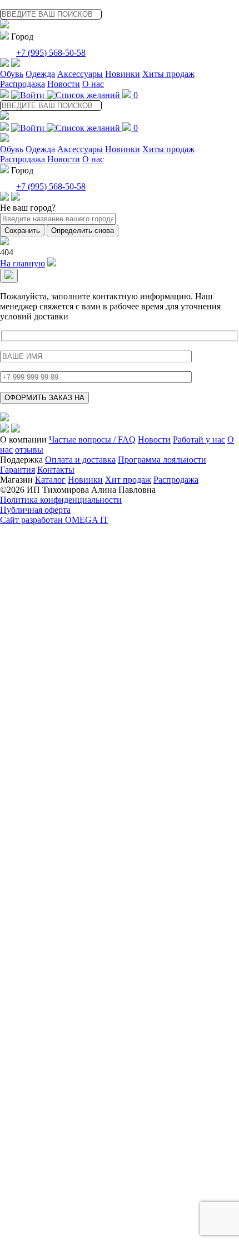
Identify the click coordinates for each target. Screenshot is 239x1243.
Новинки (122, 74)
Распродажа (22, 84)
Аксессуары (80, 74)
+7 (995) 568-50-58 (51, 52)
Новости (63, 84)
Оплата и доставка (80, 459)
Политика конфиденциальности (61, 499)
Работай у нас (199, 439)
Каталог (50, 479)
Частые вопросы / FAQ (92, 439)
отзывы (29, 449)
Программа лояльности (162, 459)
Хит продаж (128, 479)
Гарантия (17, 469)
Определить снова (82, 230)
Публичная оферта (35, 509)
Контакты (55, 469)
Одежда (40, 74)
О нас (93, 84)
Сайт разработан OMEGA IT (54, 520)
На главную (22, 263)
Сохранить (22, 230)
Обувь (11, 74)
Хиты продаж (168, 74)
